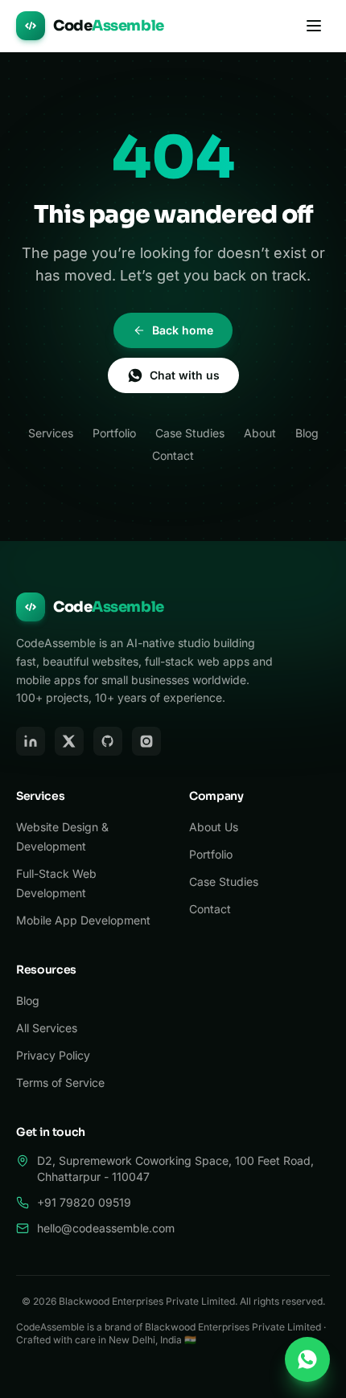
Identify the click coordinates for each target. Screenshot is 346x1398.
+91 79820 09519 (84, 1202)
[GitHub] (107, 741)
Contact (173, 455)
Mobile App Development (83, 920)
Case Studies (189, 433)
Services (50, 433)
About (260, 433)
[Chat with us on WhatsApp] (307, 1359)
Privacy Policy (53, 1055)
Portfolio (114, 433)
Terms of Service (60, 1082)
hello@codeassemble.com (106, 1228)
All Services (46, 1028)
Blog (307, 433)
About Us (213, 827)
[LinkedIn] (30, 741)
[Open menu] (314, 26)
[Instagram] (146, 741)
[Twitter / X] (69, 741)
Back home (182, 330)
